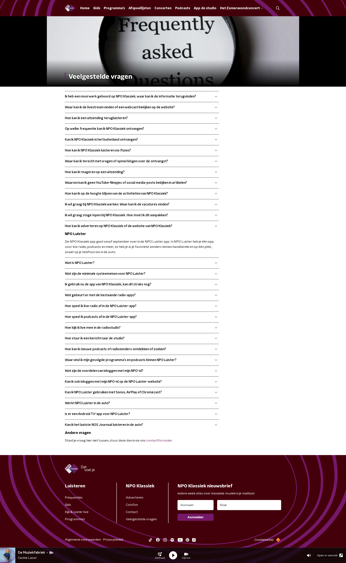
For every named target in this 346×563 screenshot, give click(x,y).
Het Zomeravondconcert (240, 8)
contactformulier (159, 440)
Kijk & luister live (76, 512)
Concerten (163, 8)
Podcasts (182, 8)
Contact (132, 512)
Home (85, 8)
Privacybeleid (113, 539)
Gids (96, 8)
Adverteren (134, 497)
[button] (160, 555)
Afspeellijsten (139, 8)
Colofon (132, 505)
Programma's (114, 8)
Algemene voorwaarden (83, 539)
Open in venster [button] (327, 555)
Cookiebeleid (264, 540)
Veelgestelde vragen (141, 519)
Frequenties (74, 497)
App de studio (205, 8)
